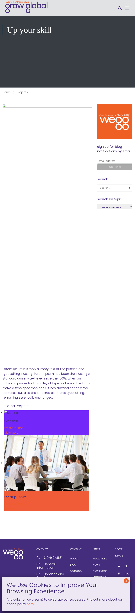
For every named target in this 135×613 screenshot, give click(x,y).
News (96, 565)
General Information (46, 566)
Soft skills (11, 421)
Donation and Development (50, 576)
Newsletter (100, 571)
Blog (73, 565)
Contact (76, 571)
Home (7, 92)
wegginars (100, 558)
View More (11, 433)
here (30, 604)
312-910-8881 (53, 558)
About (74, 558)
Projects (22, 92)
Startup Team (15, 497)
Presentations (13, 428)
